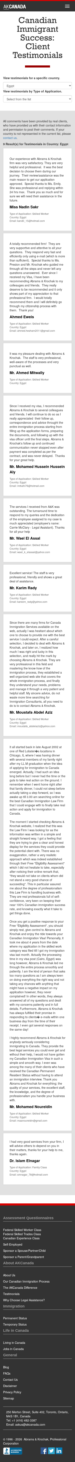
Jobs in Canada (13, 1349)
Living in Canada (14, 1342)
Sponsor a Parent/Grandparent (23, 1257)
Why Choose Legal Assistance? (24, 1300)
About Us (9, 1275)
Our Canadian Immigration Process (26, 1281)
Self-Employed (12, 1244)
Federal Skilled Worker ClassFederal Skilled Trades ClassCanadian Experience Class (22, 1234)
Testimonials (11, 1294)
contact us (10, 138)
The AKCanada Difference (20, 1287)
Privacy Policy (12, 1392)
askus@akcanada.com (30, 1424)
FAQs (6, 1373)
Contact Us (10, 1379)
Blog (6, 1367)
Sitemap (8, 1398)
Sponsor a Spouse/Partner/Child (24, 1250)
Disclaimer (10, 1386)
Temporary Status (15, 1324)
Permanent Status (15, 1318)
